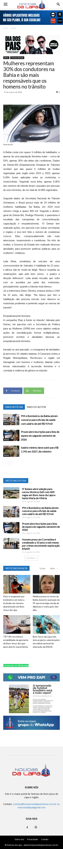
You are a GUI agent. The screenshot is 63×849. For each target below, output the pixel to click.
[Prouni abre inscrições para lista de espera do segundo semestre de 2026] (11, 435)
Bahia (13, 28)
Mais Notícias (14, 406)
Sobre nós (19, 839)
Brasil (6, 439)
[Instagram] (36, 827)
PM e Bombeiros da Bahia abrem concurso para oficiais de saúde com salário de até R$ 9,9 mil (39, 419)
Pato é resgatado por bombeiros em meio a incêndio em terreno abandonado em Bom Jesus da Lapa (14, 603)
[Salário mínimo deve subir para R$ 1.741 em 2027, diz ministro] (11, 451)
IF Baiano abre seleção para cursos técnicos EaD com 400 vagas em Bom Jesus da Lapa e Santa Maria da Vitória (38, 493)
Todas (42, 568)
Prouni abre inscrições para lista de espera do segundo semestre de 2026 (40, 435)
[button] (58, 4)
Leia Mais (30, 558)
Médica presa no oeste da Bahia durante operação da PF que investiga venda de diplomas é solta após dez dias (46, 603)
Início (5, 28)
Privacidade (32, 839)
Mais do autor (36, 406)
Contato (44, 839)
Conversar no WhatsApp (16, 665)
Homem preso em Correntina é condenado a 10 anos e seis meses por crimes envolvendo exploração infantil (41, 544)
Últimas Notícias (17, 58)
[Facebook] (27, 827)
